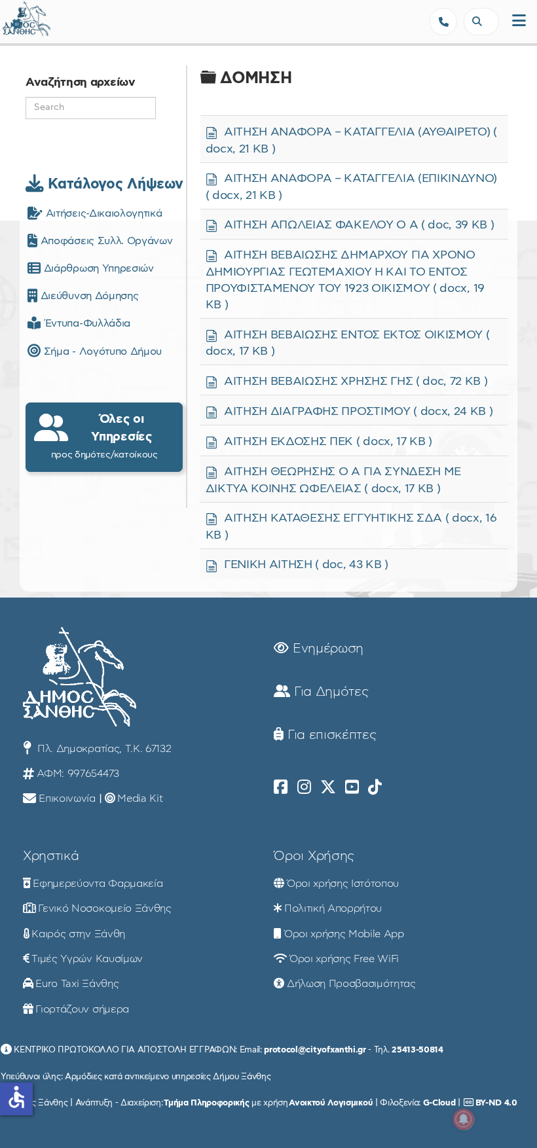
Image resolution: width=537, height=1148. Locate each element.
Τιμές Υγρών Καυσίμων (87, 959)
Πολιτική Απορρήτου (333, 908)
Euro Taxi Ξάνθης (77, 983)
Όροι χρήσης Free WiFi (344, 959)
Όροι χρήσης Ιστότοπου (343, 883)
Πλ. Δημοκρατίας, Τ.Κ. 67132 (102, 749)
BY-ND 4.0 (496, 1102)
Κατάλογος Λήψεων (113, 184)
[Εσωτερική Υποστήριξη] (16, 23)
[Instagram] (304, 787)
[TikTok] (375, 787)
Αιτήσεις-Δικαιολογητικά (102, 213)
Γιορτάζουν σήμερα (82, 1009)
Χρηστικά (51, 856)
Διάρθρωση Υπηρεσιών (97, 268)
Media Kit (139, 798)
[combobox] (481, 21)
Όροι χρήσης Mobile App (344, 934)
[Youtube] (352, 787)
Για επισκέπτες (330, 735)
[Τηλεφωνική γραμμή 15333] (443, 21)
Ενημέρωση (326, 648)
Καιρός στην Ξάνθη (78, 934)
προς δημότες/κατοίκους (104, 436)
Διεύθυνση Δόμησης (87, 296)
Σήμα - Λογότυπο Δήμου (101, 351)
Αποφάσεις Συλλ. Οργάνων (104, 241)
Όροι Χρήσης (314, 856)
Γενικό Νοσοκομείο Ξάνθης (104, 908)
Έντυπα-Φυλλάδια (85, 323)
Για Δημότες (329, 691)
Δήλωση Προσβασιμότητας (351, 983)
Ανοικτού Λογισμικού (331, 1102)
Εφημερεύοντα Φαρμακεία (97, 883)
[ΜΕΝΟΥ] (519, 21)
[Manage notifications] (463, 1119)
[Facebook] (280, 787)
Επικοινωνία (67, 798)
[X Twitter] (328, 787)
